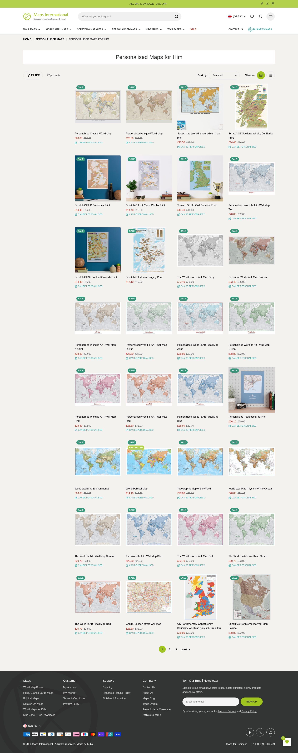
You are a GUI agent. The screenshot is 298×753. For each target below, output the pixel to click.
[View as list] (270, 75)
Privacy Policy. (249, 711)
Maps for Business (236, 743)
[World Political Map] (149, 462)
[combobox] (129, 16)
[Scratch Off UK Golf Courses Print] (200, 178)
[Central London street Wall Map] (149, 597)
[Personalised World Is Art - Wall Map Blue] (200, 390)
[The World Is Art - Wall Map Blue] (149, 529)
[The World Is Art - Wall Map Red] (98, 597)
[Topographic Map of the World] (200, 462)
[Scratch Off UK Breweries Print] (98, 178)
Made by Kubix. (85, 743)
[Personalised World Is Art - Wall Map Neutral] (98, 318)
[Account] (260, 16)
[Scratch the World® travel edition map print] (200, 107)
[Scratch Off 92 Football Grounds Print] (98, 250)
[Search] (177, 16)
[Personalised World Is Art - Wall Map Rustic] (149, 318)
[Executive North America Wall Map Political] (252, 597)
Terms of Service (227, 711)
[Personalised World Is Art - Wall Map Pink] (98, 390)
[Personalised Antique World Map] (149, 107)
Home (27, 39)
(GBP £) (237, 16)
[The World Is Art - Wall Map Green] (252, 529)
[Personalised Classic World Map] (98, 107)
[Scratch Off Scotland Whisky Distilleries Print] (252, 107)
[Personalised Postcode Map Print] (252, 390)
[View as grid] (261, 75)
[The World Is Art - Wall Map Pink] (200, 529)
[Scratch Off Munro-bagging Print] (149, 250)
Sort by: (202, 75)
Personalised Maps (50, 39)
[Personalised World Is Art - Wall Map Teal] (252, 178)
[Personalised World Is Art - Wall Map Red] (149, 390)
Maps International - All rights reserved (53, 743)
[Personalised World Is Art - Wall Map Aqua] (200, 318)
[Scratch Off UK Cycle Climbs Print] (149, 178)
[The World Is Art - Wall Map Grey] (200, 250)
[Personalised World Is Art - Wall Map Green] (252, 318)
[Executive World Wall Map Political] (252, 250)
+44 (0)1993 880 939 (263, 743)
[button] (115, 89)
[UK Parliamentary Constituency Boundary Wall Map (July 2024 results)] (200, 597)
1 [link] (162, 649)
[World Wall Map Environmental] (98, 462)
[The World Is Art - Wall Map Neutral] (98, 529)
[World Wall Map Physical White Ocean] (252, 462)
